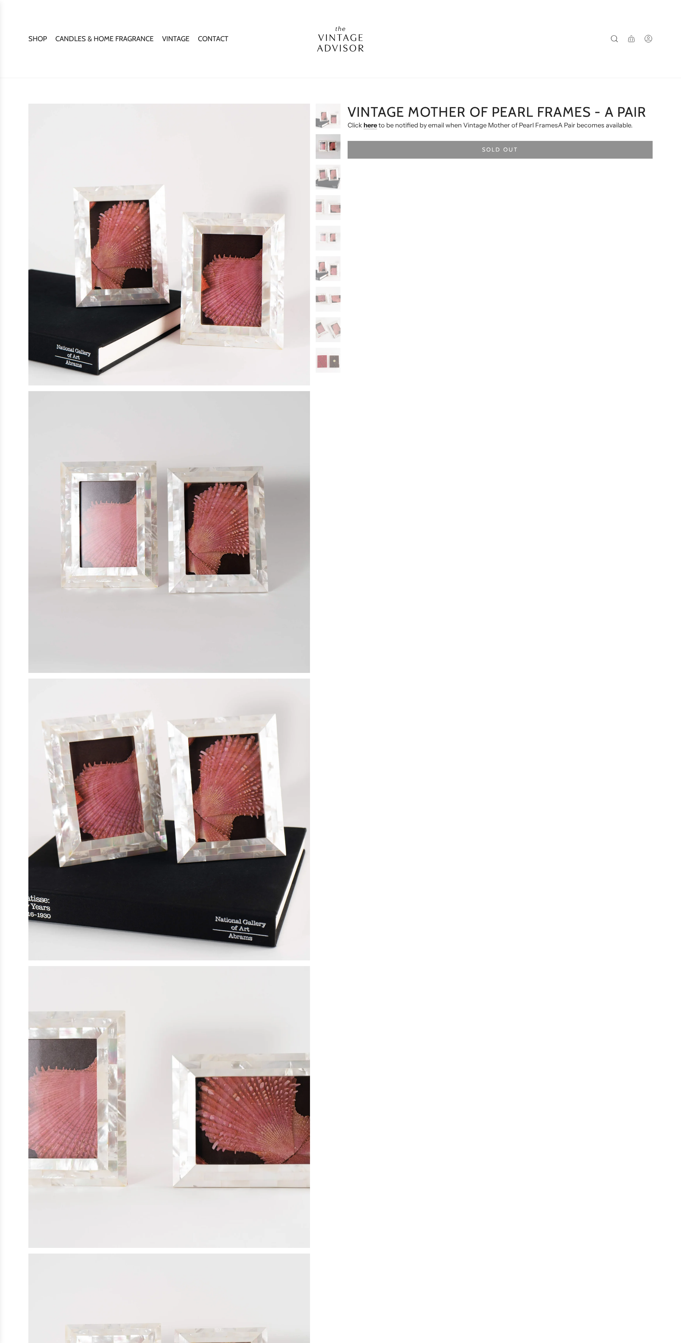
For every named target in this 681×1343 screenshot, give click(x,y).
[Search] (614, 38)
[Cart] (631, 38)
